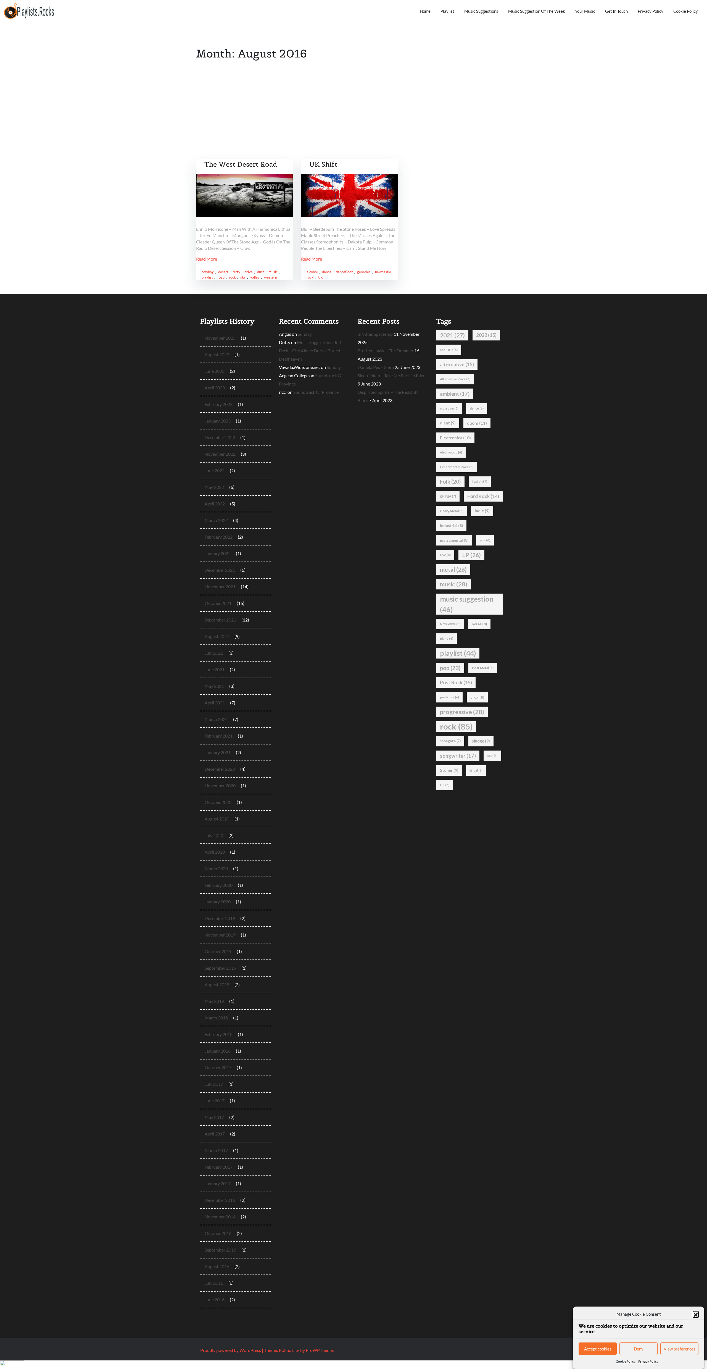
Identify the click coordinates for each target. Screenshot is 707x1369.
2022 (486, 335)
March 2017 (216, 1150)
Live (445, 555)
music (273, 272)
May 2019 (214, 1001)
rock (232, 277)
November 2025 (220, 337)
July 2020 (214, 835)
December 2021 (220, 570)
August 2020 (217, 818)
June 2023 (215, 371)
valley (255, 277)
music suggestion (467, 604)
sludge (481, 741)
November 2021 (220, 586)
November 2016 (220, 1216)
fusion (479, 481)
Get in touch (616, 11)
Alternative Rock (455, 379)
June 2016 (215, 1299)
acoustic (449, 350)
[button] (695, 1314)
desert (223, 272)
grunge (448, 496)
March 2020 (216, 868)
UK (320, 277)
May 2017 (214, 1117)
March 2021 (216, 719)
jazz (485, 540)
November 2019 (220, 934)
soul (492, 755)
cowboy (208, 272)
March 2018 (216, 1017)
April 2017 (215, 1133)
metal (453, 569)
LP (471, 554)
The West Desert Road (240, 164)
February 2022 (219, 536)
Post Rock (456, 682)
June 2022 (215, 470)
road (221, 277)
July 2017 (214, 1084)
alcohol (312, 272)
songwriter (458, 756)
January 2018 (218, 1050)
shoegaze (450, 741)
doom (477, 423)
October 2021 (218, 603)
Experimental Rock (456, 467)
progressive (462, 711)
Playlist (447, 11)
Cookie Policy (625, 1362)
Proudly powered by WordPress (231, 1350)
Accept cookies (597, 1349)
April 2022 (215, 503)
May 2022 (214, 487)
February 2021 (219, 735)
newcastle (383, 272)
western (270, 277)
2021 (452, 335)
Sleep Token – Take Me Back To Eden (392, 375)
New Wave (450, 624)
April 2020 (215, 851)
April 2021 (215, 702)
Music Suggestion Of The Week (536, 11)
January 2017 (218, 1183)
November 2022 (220, 454)
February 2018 (219, 1034)
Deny (638, 1349)
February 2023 (219, 404)
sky (243, 277)
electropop (451, 452)
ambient (454, 394)
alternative (457, 364)
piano (446, 638)
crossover (449, 408)
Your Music (585, 11)
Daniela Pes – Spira (376, 367)
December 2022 (220, 437)
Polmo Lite (289, 1350)
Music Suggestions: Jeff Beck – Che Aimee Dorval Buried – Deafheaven (311, 350)
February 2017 (219, 1166)
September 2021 (220, 619)
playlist (207, 277)
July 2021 (214, 652)
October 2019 (218, 951)
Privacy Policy (648, 1362)
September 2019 (220, 968)
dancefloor (344, 272)
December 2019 (220, 918)
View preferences (679, 1349)
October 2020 (218, 802)
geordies (364, 272)
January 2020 (218, 901)
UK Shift (323, 164)
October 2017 (218, 1067)
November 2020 (220, 785)
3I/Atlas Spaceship (375, 334)
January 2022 (218, 553)
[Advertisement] (353, 117)
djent (448, 423)
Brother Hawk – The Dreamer (385, 350)
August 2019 (217, 984)
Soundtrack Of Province (316, 392)
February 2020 (219, 885)
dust (260, 272)
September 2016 (220, 1249)
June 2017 (215, 1100)
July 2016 (214, 1283)
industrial (451, 525)
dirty (236, 272)
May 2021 (214, 686)
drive (249, 272)
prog (477, 697)
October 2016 (218, 1233)
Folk (450, 481)
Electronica (455, 437)
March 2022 (216, 520)
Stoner (449, 770)
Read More (206, 258)
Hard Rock (483, 496)
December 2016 (220, 1200)
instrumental (454, 540)
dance (326, 272)
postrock (449, 697)
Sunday (305, 334)
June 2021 (215, 669)
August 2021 (217, 636)
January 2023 (218, 420)
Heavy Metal (451, 511)
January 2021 (218, 752)
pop (450, 668)
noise (479, 624)
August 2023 (217, 354)
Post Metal (483, 668)
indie (482, 510)
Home (425, 11)
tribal (476, 770)
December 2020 (220, 769)
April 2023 (215, 387)
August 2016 (217, 1266)
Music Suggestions (481, 11)
